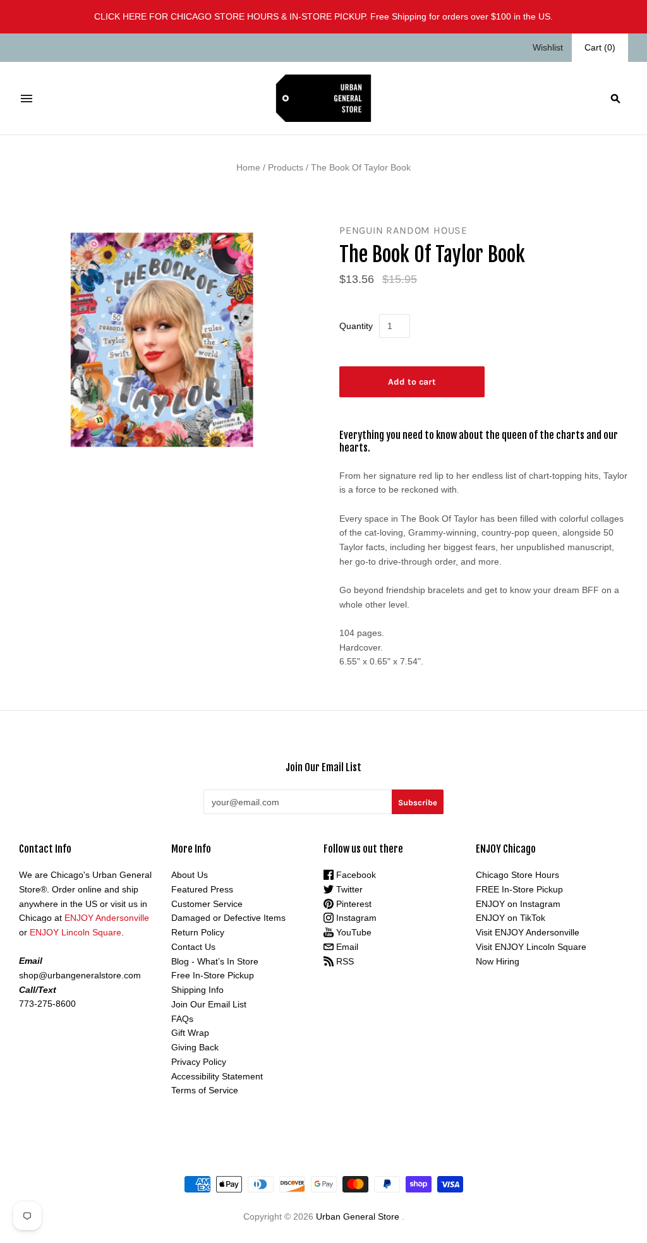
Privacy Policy (198, 1062)
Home (248, 167)
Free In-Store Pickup (212, 975)
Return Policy (197, 932)
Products (285, 167)
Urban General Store (357, 1216)
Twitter (348, 889)
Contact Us (193, 947)
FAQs (182, 1019)
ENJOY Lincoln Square (75, 932)
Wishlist (548, 47)
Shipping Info (197, 990)
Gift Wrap (190, 1033)
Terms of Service (204, 1090)
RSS (344, 961)
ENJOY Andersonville (106, 918)
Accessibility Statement (217, 1076)
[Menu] (26, 98)
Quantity (356, 326)
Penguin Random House (403, 230)
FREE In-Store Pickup (519, 889)
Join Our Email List (208, 1004)
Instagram (355, 918)
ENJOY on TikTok (510, 918)
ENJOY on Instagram (518, 904)
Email (346, 947)
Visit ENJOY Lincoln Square (531, 947)
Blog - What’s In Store (214, 961)
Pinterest (353, 904)
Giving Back (195, 1047)
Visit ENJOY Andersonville (527, 932)
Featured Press (202, 889)
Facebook (355, 875)
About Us (189, 875)
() (599, 47)
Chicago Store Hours (517, 875)
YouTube (353, 932)
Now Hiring (497, 961)
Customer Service (207, 904)
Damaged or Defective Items (228, 918)
